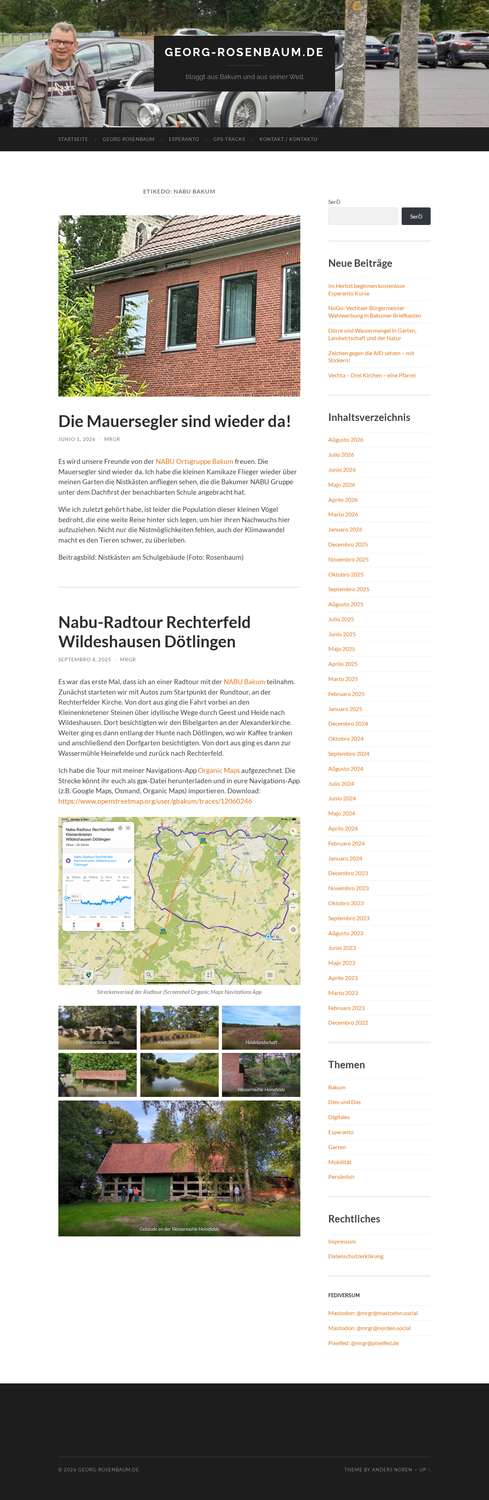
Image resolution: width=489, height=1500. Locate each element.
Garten (337, 1146)
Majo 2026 (341, 484)
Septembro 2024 (348, 753)
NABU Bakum (244, 681)
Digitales (339, 1116)
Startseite (73, 139)
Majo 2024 (341, 813)
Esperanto (184, 139)
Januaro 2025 (345, 708)
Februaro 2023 (346, 1007)
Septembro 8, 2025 (84, 659)
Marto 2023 (343, 992)
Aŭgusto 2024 (345, 768)
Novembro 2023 (348, 887)
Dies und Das (344, 1101)
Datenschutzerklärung (355, 1256)
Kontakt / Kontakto (289, 139)
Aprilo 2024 (343, 828)
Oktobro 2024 (346, 738)
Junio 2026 (342, 469)
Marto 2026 (343, 514)
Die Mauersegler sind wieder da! (174, 421)
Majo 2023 (341, 962)
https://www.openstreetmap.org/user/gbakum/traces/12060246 (155, 801)
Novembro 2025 (348, 559)
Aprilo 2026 (343, 499)
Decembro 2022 (348, 1022)
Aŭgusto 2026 (345, 439)
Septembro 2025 (348, 588)
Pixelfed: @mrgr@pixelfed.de (363, 1342)
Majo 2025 (341, 648)
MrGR (112, 439)
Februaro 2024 (346, 843)
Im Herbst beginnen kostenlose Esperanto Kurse (366, 289)
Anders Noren (392, 1469)
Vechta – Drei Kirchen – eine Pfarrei (372, 375)
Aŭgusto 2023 (345, 933)
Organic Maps (219, 770)
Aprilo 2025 (343, 663)
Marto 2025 (343, 678)
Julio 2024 (341, 783)
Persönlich (341, 1176)
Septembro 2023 (348, 918)
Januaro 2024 (345, 858)
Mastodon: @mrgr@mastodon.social (373, 1312)
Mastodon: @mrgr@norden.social (369, 1327)
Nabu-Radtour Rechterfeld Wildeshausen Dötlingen (154, 631)
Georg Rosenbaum (129, 139)
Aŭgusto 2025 (345, 604)
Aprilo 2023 (343, 977)
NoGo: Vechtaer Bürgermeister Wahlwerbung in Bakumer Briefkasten (374, 311)
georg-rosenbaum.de (244, 52)
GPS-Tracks (229, 139)
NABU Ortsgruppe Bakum (194, 461)
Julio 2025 (341, 619)
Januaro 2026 (345, 529)
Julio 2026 (341, 454)
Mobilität (340, 1161)
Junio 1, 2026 (77, 439)
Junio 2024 (342, 798)
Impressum (342, 1241)
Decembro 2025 (348, 544)
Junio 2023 (342, 947)
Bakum (336, 1087)
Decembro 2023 (348, 872)
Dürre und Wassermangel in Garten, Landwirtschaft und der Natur (372, 334)
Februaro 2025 (346, 693)
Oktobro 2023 (346, 902)
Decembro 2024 (348, 723)
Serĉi (334, 201)
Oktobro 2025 (346, 574)
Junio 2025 (342, 634)
